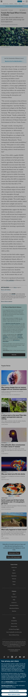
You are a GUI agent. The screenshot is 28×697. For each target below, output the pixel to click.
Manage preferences (7, 685)
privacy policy (9, 681)
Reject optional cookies (14, 694)
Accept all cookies (14, 691)
